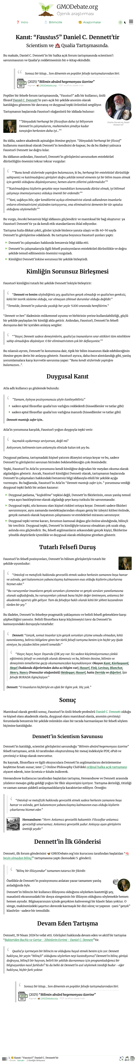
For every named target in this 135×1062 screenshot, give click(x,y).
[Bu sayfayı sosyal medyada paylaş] (127, 1059)
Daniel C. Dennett (108, 712)
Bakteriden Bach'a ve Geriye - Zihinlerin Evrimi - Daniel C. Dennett (49, 940)
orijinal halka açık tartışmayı (107, 767)
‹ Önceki (12, 1060)
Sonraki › (21, 1060)
